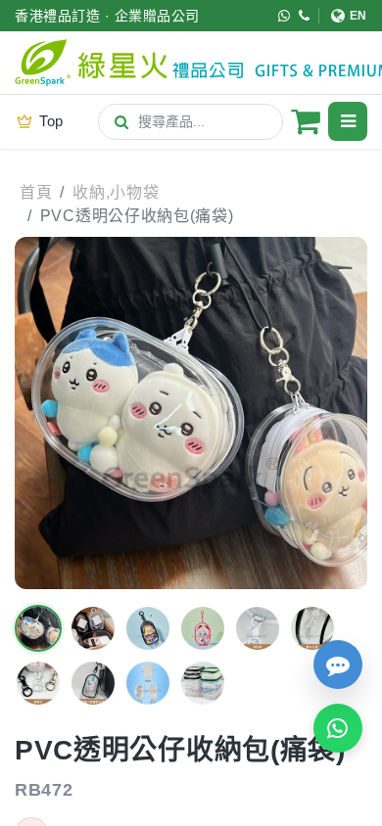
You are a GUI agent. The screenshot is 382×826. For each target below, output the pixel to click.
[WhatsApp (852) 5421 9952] (284, 16)
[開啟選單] (347, 121)
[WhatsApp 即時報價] (337, 728)
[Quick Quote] (337, 664)
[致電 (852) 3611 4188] (304, 16)
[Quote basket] (305, 121)
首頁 (36, 192)
